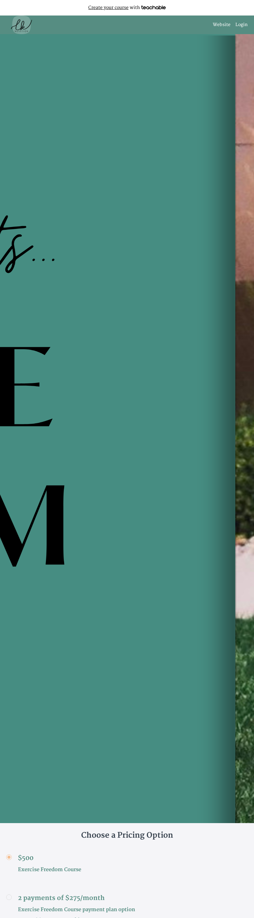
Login (241, 24)
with (114, 7)
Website (221, 24)
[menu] (228, 25)
